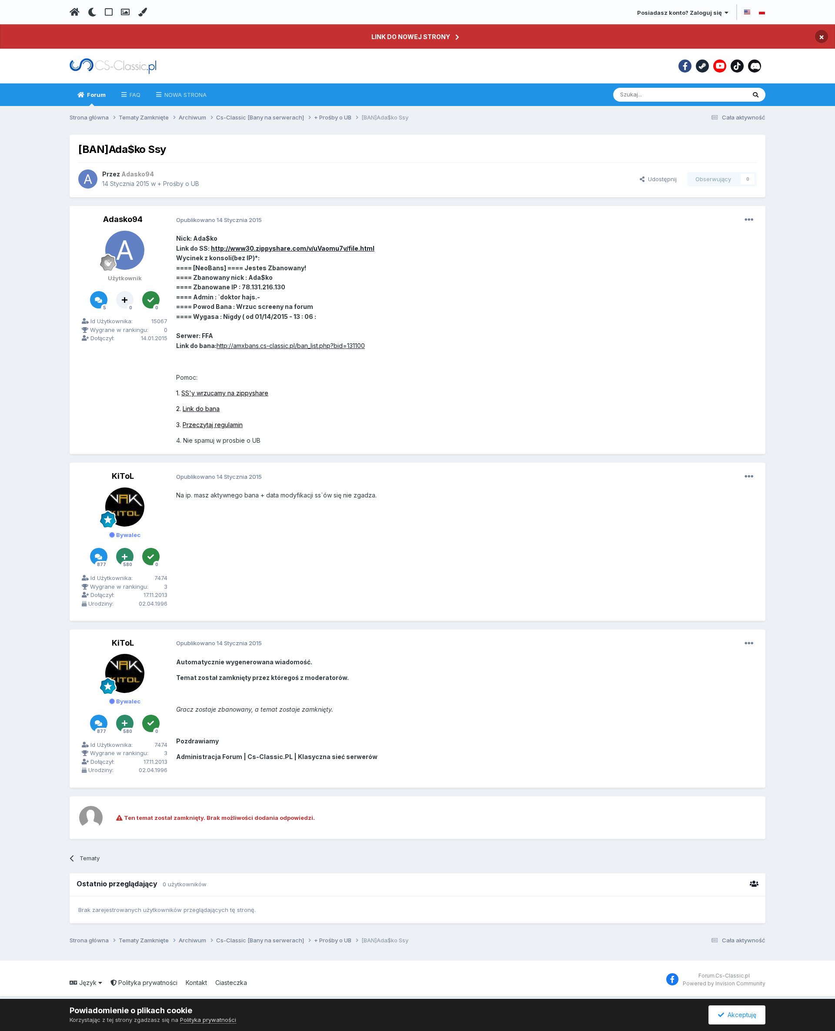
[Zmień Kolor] (142, 12)
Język (87, 982)
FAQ (134, 94)
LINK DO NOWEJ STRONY (410, 36)
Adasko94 (123, 219)
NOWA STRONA (185, 94)
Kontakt (196, 982)
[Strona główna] (75, 12)
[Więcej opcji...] (748, 220)
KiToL (123, 476)
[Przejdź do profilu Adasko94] (87, 179)
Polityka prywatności (147, 982)
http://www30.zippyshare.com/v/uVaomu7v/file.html (292, 248)
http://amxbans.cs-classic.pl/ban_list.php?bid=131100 (291, 345)
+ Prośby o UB (178, 183)
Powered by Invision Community (724, 983)
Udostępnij (661, 179)
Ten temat (721, 94)
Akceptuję (740, 1014)
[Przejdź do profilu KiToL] (124, 507)
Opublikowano (219, 219)
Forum (96, 94)
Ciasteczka (231, 982)
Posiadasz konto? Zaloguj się (681, 12)
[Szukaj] (755, 95)
